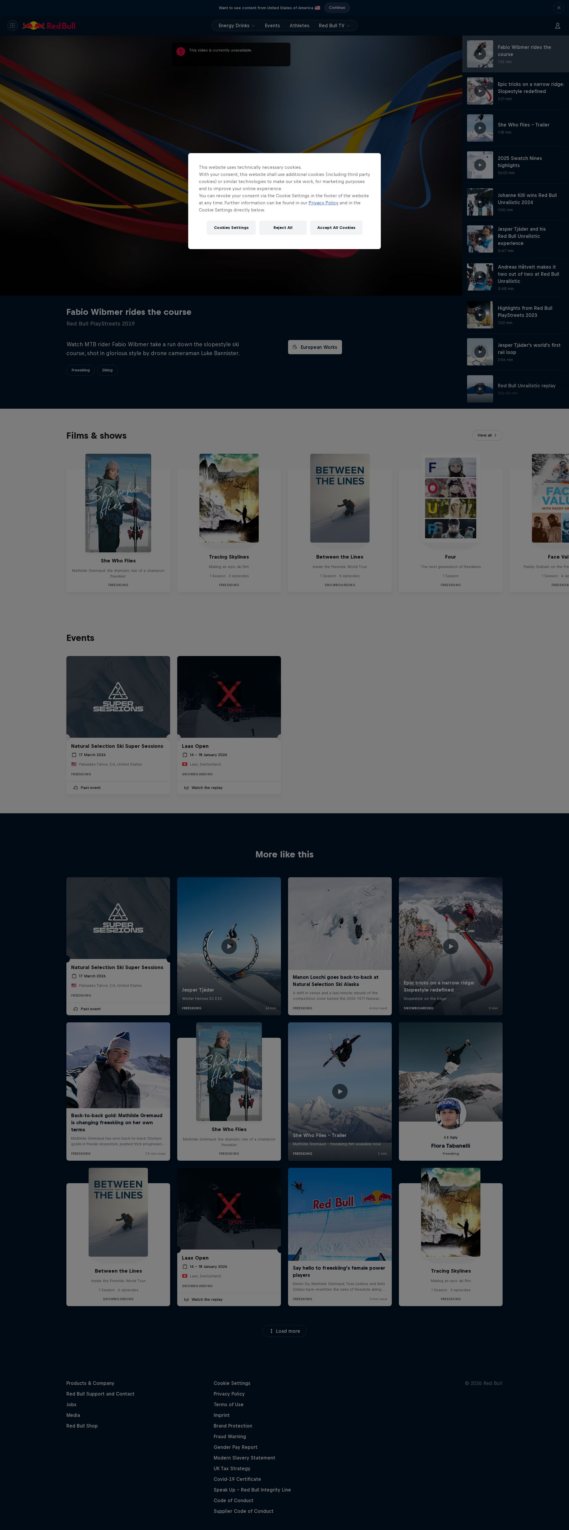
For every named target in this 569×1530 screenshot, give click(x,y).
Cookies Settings (231, 227)
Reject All (283, 227)
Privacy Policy (323, 202)
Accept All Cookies (336, 227)
